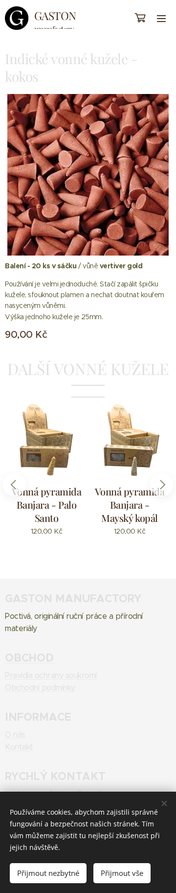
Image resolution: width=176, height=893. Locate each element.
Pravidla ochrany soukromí (51, 675)
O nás (15, 734)
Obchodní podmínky (40, 687)
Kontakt (19, 747)
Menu (161, 18)
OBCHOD (29, 657)
